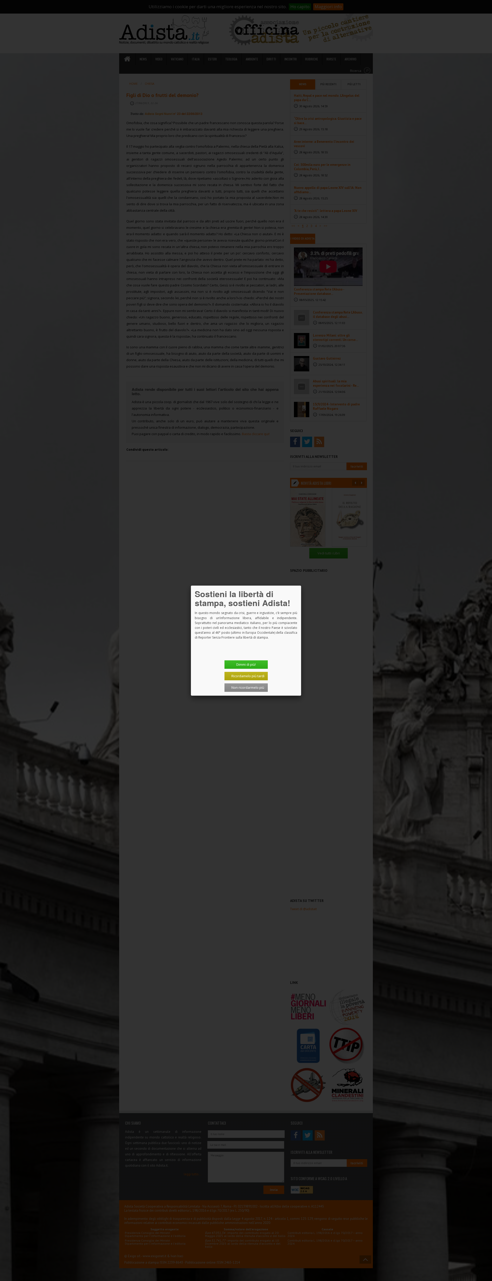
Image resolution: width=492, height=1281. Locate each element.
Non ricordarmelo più (247, 687)
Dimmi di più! (246, 664)
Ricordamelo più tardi (247, 676)
